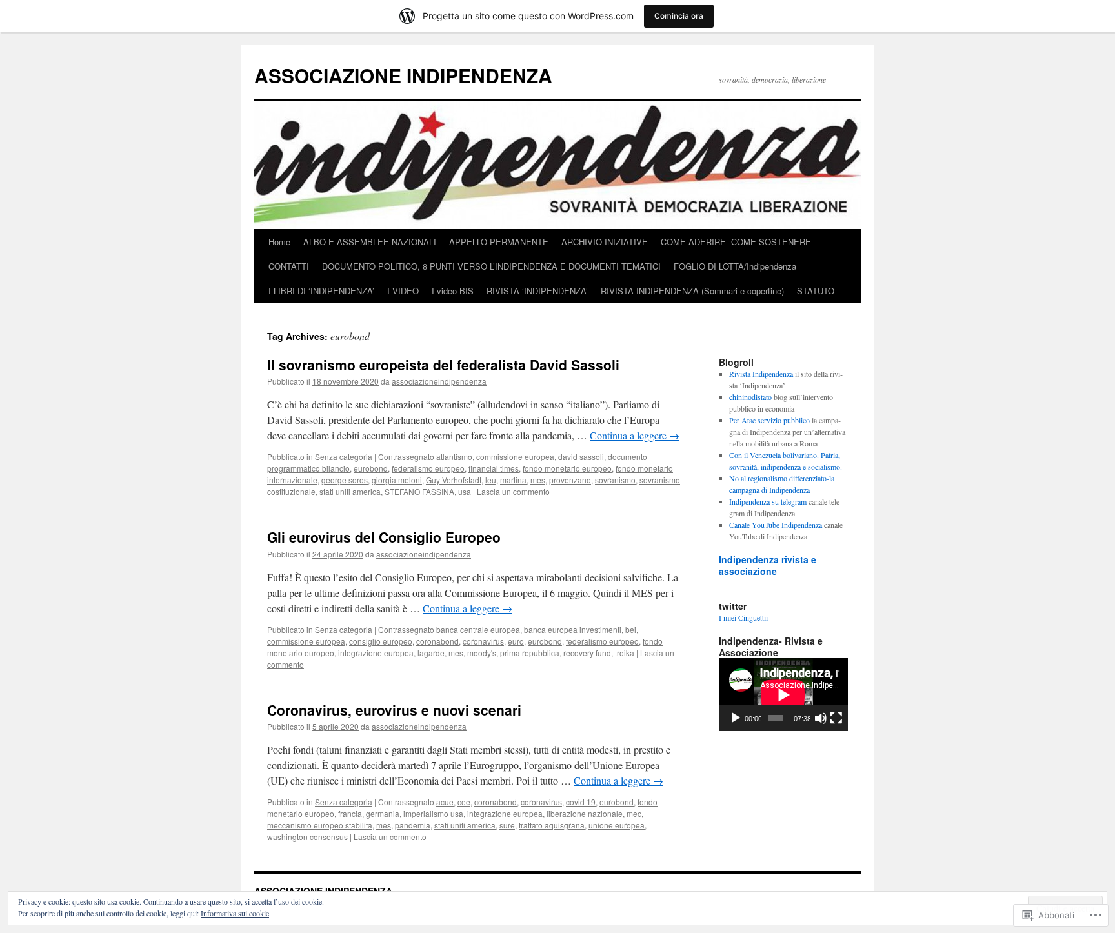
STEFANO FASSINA (419, 491)
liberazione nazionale (585, 813)
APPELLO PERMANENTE (498, 242)
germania (382, 813)
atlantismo (454, 456)
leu (490, 479)
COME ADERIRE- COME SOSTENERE (736, 242)
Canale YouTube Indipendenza (775, 524)
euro (516, 641)
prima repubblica (529, 652)
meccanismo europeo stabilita (319, 824)
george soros (344, 479)
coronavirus (483, 641)
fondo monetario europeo (567, 468)
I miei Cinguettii (743, 617)
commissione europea (515, 456)
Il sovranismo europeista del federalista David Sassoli (443, 364)
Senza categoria (343, 456)
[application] (783, 694)
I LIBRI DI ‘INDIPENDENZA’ (321, 291)
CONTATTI (288, 266)
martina (513, 479)
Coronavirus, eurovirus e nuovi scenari (394, 709)
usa (464, 491)
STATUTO (815, 291)
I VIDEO (403, 291)
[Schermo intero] (836, 718)
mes (537, 479)
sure (507, 824)
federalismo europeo (428, 468)
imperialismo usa (433, 813)
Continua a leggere (634, 435)
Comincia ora (678, 16)
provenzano (570, 479)
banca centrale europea (478, 629)
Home (279, 242)
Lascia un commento (513, 491)
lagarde (431, 652)
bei (630, 629)
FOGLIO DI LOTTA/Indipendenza (735, 266)
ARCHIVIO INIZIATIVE (604, 242)
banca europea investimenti (572, 629)
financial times (493, 468)
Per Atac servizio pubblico (769, 420)
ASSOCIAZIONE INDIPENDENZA (403, 75)
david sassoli (581, 456)
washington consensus (307, 836)
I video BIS (453, 291)
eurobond (371, 468)
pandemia (412, 824)
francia (350, 813)
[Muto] (820, 718)
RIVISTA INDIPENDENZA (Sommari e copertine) (692, 291)
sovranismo (615, 479)
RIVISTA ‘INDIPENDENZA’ (537, 291)
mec (634, 813)
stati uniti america (350, 491)
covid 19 (581, 801)
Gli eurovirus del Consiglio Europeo (384, 537)
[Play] (735, 718)
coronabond (437, 641)
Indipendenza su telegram (768, 501)
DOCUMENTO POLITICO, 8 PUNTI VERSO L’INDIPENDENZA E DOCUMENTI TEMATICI (491, 266)
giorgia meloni (397, 479)
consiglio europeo (380, 641)
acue (445, 801)
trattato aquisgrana (552, 824)
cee (463, 801)
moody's (481, 652)
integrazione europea (376, 652)
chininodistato (750, 397)
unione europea (616, 824)
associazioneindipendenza (439, 381)
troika (624, 652)
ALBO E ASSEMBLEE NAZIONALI (369, 242)
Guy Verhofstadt (453, 479)
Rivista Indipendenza (761, 373)
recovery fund (587, 652)
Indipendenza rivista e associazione (767, 565)
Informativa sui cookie (235, 913)
